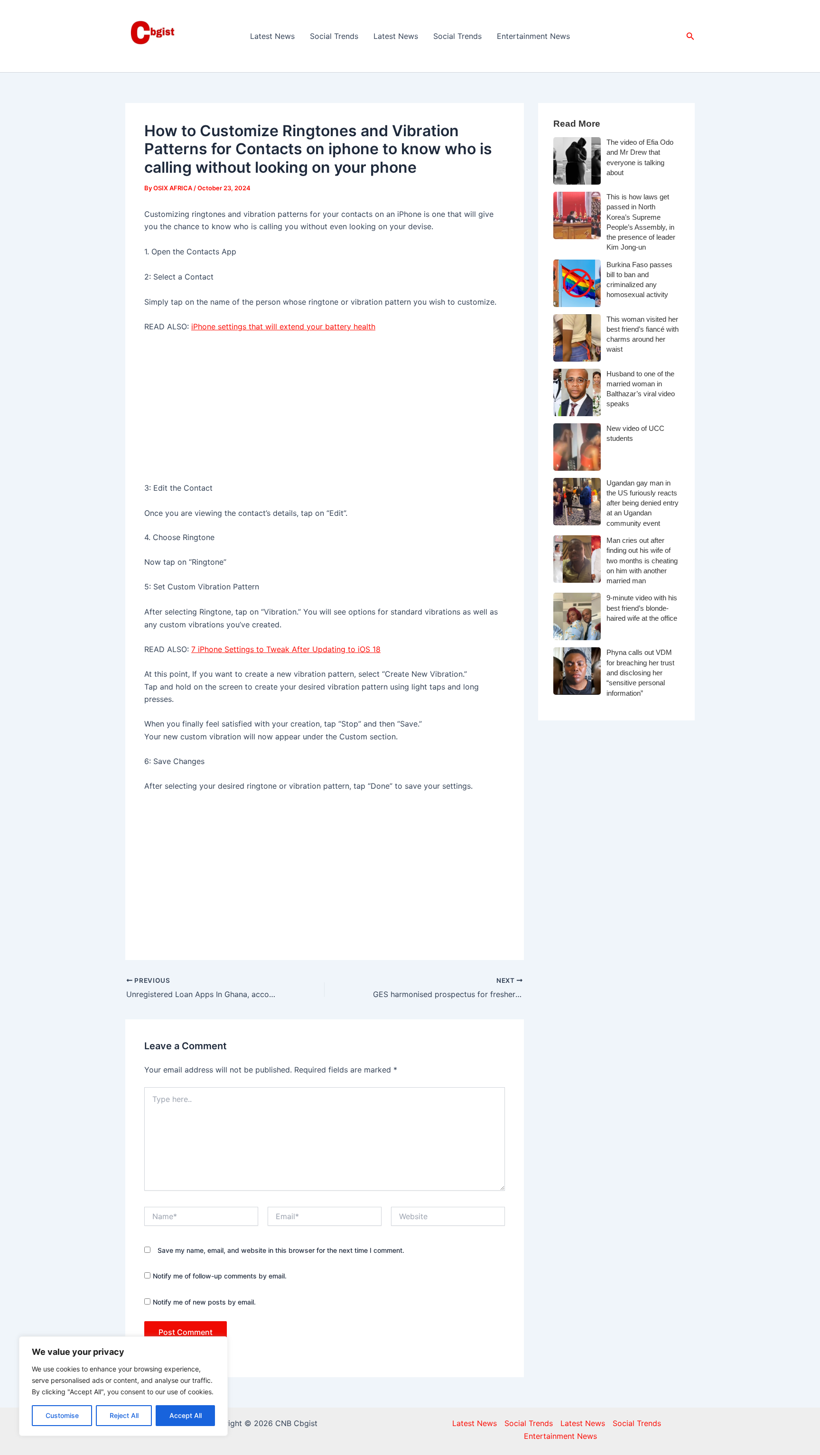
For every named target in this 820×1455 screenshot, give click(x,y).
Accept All (185, 1415)
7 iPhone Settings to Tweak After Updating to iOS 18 (286, 649)
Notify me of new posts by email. (204, 1302)
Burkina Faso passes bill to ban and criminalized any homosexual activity (639, 280)
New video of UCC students (635, 433)
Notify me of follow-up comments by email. (220, 1276)
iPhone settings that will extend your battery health (283, 326)
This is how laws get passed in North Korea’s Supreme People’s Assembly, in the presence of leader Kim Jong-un (640, 222)
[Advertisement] (324, 411)
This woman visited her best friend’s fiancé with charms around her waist (642, 334)
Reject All (124, 1415)
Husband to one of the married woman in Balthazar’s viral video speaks (640, 389)
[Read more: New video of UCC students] (577, 447)
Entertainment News (533, 36)
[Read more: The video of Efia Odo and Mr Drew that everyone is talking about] (577, 161)
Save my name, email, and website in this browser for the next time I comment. (281, 1250)
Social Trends (334, 36)
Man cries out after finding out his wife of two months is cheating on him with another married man (642, 560)
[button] (690, 36)
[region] (123, 1386)
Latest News (272, 36)
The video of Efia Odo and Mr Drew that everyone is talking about (639, 157)
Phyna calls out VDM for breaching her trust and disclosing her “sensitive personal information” (640, 672)
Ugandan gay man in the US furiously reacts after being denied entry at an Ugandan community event (642, 503)
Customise (62, 1415)
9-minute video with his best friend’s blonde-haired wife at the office (641, 608)
